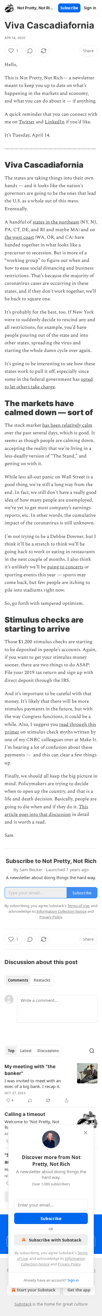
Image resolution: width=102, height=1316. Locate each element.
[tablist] (29, 980)
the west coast (19, 237)
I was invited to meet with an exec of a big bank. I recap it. (33, 1083)
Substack (22, 1304)
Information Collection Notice (61, 911)
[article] (51, 1083)
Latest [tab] (26, 1050)
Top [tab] (11, 1050)
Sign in (90, 7)
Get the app (78, 1290)
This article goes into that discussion (46, 810)
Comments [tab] (18, 980)
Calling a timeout (25, 1114)
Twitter (27, 122)
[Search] (91, 1050)
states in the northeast (56, 222)
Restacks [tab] (42, 980)
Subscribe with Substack (55, 1240)
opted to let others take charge (49, 383)
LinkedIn (55, 122)
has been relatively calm (67, 425)
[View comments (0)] (30, 50)
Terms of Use (78, 905)
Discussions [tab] (48, 1050)
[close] (85, 1132)
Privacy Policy (69, 1264)
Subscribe (69, 7)
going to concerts (65, 567)
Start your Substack (36, 1290)
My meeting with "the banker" (30, 1070)
